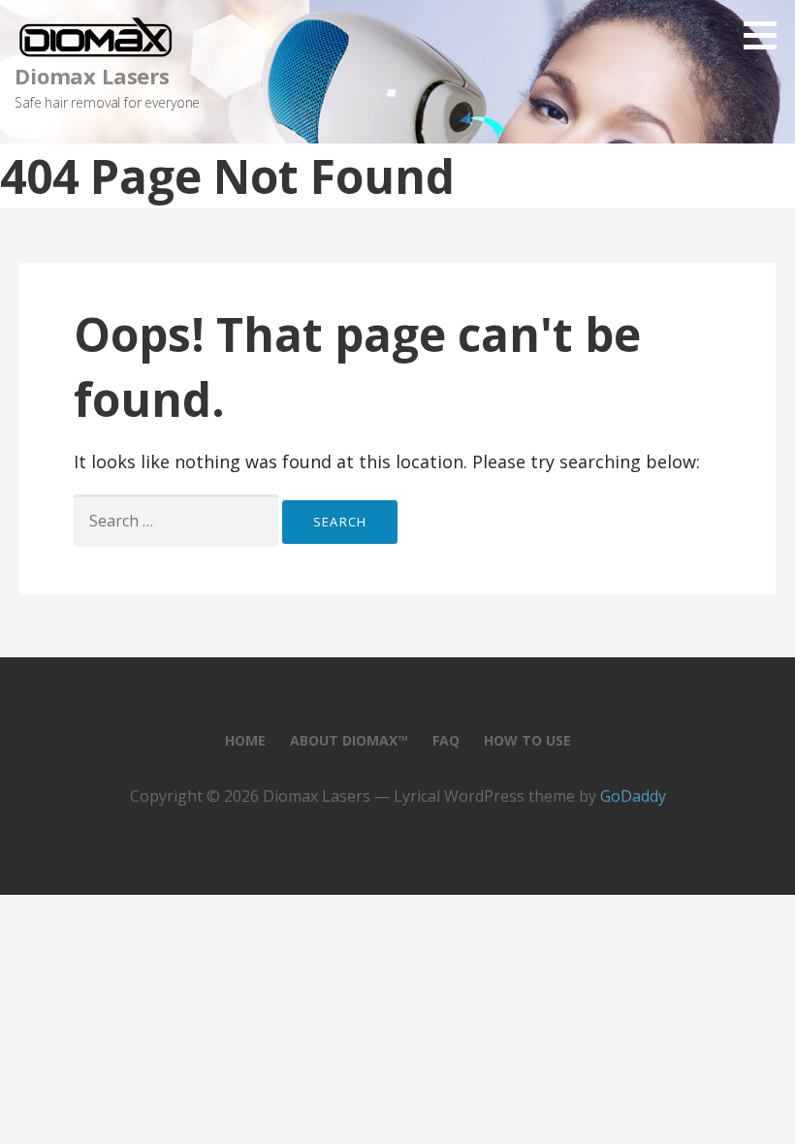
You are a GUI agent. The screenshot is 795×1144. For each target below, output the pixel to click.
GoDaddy (633, 796)
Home (245, 740)
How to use (527, 740)
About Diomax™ (349, 740)
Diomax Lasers (92, 75)
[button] (767, 35)
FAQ (446, 740)
